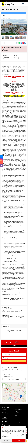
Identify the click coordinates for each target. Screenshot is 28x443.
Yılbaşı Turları (17, 413)
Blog (16, 415)
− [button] (3, 387)
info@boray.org (9, 376)
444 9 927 (8, 374)
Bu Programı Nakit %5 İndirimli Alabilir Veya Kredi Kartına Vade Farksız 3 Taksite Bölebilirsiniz (12, 49)
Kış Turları (17, 412)
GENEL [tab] (4, 13)
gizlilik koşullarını (20, 435)
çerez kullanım (13, 435)
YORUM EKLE (14, 337)
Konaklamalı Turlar (18, 409)
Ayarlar (6, 440)
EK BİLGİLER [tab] (5, 15)
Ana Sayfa (4, 409)
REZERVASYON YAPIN (14, 361)
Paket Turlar (4, 412)
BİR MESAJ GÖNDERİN (14, 379)
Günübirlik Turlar (5, 413)
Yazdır (7, 43)
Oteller (3, 411)
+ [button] (3, 385)
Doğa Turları (17, 411)
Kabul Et (19, 440)
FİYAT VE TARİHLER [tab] (7, 18)
